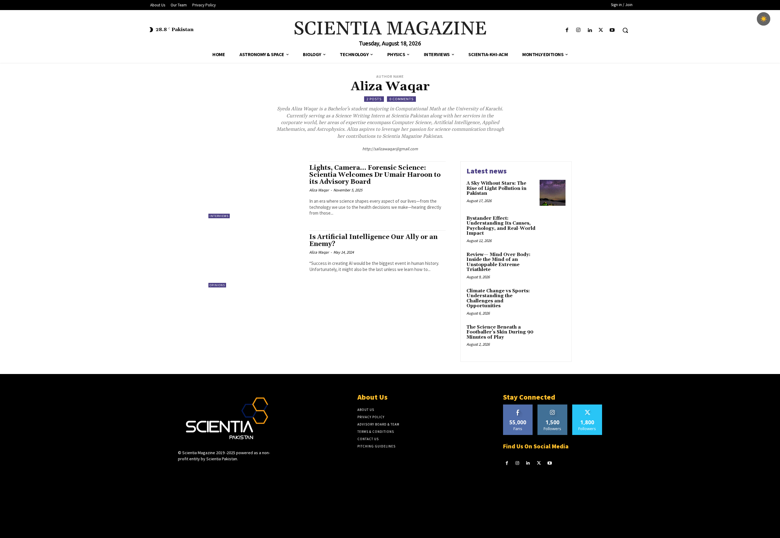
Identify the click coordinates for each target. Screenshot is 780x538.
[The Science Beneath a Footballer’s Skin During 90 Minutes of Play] (553, 337)
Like (517, 406)
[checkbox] (763, 19)
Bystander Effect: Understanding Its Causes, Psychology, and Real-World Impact (500, 226)
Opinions (217, 285)
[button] (625, 30)
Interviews (219, 216)
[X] (601, 30)
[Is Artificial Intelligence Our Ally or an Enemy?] (255, 258)
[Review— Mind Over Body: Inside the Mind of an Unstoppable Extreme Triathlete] (553, 264)
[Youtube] (612, 30)
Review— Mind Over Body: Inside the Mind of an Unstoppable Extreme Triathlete (498, 262)
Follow (552, 406)
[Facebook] (567, 30)
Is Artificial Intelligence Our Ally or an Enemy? (373, 240)
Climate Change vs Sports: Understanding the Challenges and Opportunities (498, 298)
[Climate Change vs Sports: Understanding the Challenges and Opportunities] (553, 300)
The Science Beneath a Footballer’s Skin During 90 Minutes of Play (500, 332)
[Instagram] (578, 30)
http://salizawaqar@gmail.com (390, 148)
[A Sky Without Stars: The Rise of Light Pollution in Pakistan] (553, 193)
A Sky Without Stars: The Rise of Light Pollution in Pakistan (496, 188)
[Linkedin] (589, 30)
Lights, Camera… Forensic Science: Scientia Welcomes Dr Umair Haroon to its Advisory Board (375, 175)
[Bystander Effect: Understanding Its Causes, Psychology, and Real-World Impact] (553, 228)
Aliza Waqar (319, 190)
